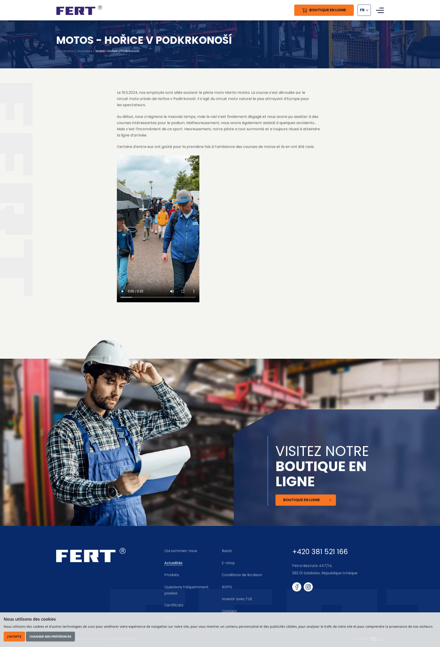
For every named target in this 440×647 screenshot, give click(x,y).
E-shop (228, 563)
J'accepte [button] (14, 636)
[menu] (380, 10)
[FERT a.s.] (79, 10)
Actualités (173, 563)
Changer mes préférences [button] (50, 636)
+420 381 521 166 (320, 552)
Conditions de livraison (242, 575)
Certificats (173, 605)
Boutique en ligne (301, 500)
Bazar (227, 550)
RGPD (227, 587)
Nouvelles (84, 51)
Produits (171, 575)
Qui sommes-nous (180, 550)
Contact (229, 611)
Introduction (65, 51)
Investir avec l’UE (237, 599)
